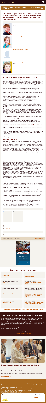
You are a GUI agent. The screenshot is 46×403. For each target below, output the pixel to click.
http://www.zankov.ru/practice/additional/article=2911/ (13, 199)
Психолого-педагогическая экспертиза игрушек (33, 283)
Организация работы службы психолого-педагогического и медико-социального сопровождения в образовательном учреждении (33, 295)
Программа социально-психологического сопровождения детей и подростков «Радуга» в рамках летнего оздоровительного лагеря (11, 291)
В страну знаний (5, 275)
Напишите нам (30, 390)
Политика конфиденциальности (33, 392)
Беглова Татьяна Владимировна (20, 36)
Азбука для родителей (29, 276)
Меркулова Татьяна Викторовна (20, 49)
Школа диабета (5, 282)
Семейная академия (6, 302)
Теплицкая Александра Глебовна (20, 62)
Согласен (5, 400)
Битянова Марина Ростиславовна (21, 24)
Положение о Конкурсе (6, 376)
